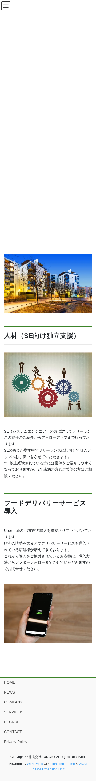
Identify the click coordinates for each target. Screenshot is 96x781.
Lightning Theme (62, 764)
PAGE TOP (88, 752)
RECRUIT (12, 722)
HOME (9, 682)
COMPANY (13, 702)
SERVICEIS (13, 712)
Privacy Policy (15, 742)
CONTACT (13, 732)
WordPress (35, 764)
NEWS (9, 692)
